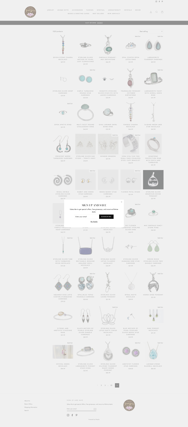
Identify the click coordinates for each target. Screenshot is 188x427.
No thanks (94, 222)
